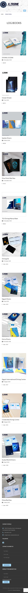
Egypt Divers (6, 299)
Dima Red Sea (6, 500)
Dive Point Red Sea (8, 178)
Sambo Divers (6, 138)
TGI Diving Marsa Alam (10, 218)
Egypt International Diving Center (14, 379)
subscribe (6, 581)
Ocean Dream (7, 98)
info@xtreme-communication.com (11, 535)
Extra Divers (6, 339)
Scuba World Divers (9, 460)
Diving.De (5, 259)
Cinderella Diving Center (10, 420)
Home (2, 14)
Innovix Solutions (16, 590)
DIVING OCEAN (7, 57)
